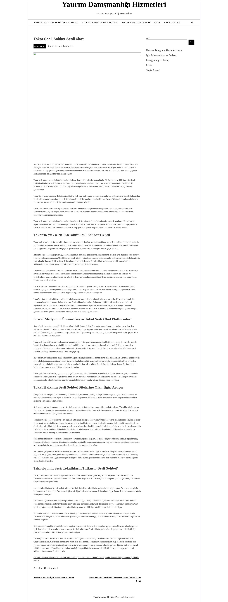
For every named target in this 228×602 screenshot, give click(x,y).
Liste (157, 22)
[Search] (192, 22)
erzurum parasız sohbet (43, 557)
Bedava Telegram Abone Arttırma (56, 22)
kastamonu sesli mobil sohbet (65, 557)
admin (70, 46)
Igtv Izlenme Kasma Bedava (100, 22)
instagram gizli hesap (135, 22)
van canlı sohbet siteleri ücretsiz (91, 557)
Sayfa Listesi (172, 22)
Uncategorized (39, 46)
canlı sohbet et (111, 557)
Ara (147, 38)
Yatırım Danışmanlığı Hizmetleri (114, 4)
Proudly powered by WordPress (106, 597)
